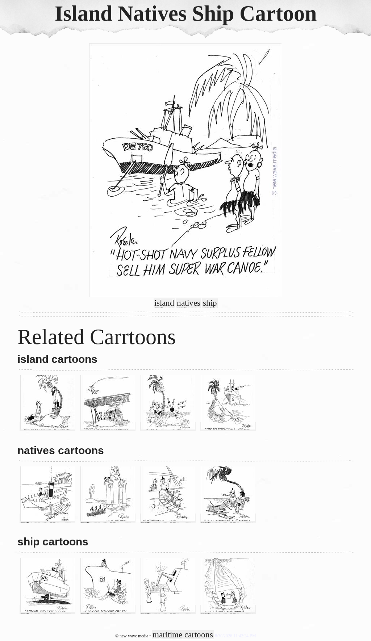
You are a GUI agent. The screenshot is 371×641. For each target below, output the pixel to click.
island (164, 302)
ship (210, 302)
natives (188, 302)
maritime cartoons (183, 634)
